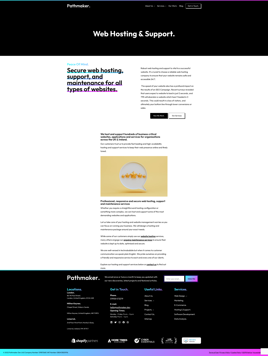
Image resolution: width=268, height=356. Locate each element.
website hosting (148, 236)
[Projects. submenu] (153, 309)
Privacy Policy (225, 352)
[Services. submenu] (165, 5)
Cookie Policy (236, 352)
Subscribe (191, 279)
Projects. (148, 309)
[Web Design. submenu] (186, 295)
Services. (161, 6)
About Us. (149, 6)
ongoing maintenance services (138, 240)
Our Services (177, 116)
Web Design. (179, 296)
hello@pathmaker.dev (120, 307)
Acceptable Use (259, 352)
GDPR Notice (247, 352)
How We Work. (158, 116)
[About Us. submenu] (154, 5)
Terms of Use (214, 352)
